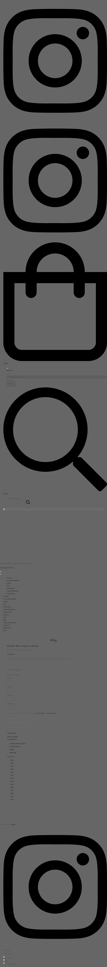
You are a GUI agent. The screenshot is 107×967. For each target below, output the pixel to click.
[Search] (28, 502)
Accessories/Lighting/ (13, 580)
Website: (10, 695)
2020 (12, 772)
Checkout (20, 384)
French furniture (15, 746)
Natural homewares (12, 591)
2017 (12, 781)
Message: (10, 704)
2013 (12, 793)
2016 (12, 784)
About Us (6, 614)
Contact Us (6, 625)
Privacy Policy (40, 713)
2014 (12, 790)
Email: (9, 687)
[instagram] (55, 120)
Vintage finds (10, 593)
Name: (9, 678)
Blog (4, 620)
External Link (7, 628)
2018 (12, 778)
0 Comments (11, 654)
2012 (12, 796)
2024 (12, 760)
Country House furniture (18, 743)
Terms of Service (51, 713)
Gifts (8, 585)
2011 (12, 799)
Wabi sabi (13, 752)
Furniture (9, 578)
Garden (9, 583)
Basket (11, 384)
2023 (12, 763)
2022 (12, 766)
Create (13, 824)
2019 (12, 775)
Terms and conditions (9, 622)
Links (5, 617)
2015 (12, 787)
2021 (12, 769)
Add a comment (12, 737)
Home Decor (10, 588)
